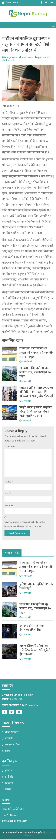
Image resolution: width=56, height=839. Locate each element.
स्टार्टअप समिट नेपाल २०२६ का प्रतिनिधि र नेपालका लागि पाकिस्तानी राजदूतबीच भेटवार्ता (36, 392)
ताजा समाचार (12, 732)
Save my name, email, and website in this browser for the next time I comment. (24, 524)
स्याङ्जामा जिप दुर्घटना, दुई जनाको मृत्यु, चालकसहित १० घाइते (35, 372)
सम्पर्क (8, 789)
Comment (10, 446)
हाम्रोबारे (9, 777)
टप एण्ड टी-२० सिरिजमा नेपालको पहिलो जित (32, 627)
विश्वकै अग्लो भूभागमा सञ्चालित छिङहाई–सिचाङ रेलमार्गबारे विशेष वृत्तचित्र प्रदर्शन (35, 411)
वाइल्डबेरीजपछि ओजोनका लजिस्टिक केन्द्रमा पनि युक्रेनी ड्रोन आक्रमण (34, 650)
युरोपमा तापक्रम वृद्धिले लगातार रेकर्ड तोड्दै (36, 586)
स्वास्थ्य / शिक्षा (12, 744)
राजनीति (5, 60)
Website (8, 505)
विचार (13, 60)
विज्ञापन (9, 783)
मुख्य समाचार (44, 57)
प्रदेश (7, 751)
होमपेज (8, 770)
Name (8, 482)
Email (8, 493)
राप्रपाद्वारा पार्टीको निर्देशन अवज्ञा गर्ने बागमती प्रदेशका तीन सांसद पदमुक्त (36, 352)
